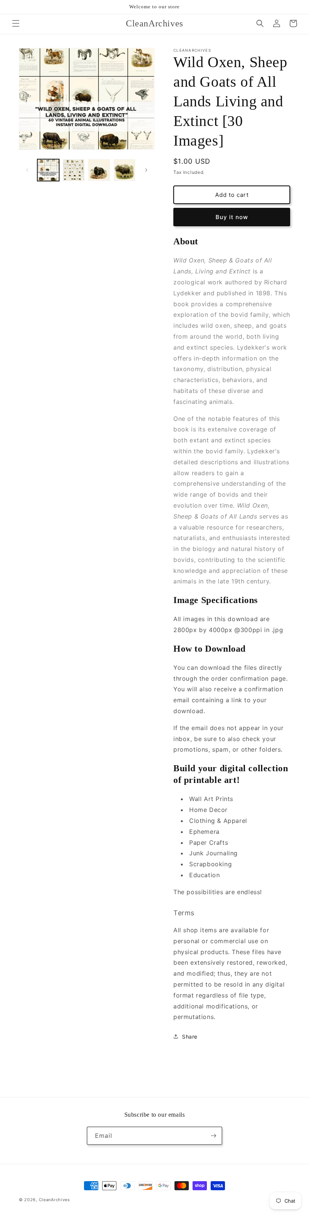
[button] (16, 23)
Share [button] (189, 1036)
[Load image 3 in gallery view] (99, 170)
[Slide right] (146, 170)
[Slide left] (27, 170)
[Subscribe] (213, 1135)
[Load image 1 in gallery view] (48, 170)
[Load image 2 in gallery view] (74, 170)
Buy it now (232, 217)
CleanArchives (54, 1199)
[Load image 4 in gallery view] (125, 170)
